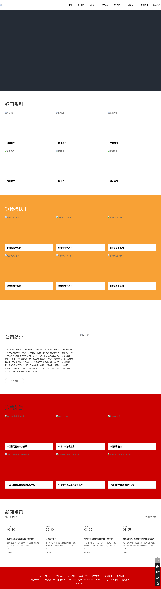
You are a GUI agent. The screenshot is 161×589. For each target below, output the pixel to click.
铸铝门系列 (118, 5)
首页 (70, 5)
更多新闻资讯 (150, 517)
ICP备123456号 (102, 580)
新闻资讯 (144, 5)
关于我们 (80, 5)
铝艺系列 (105, 5)
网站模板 (125, 580)
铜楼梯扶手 (131, 5)
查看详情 (14, 381)
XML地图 (114, 580)
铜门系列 (92, 5)
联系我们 (120, 576)
